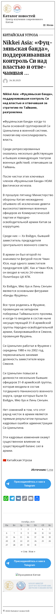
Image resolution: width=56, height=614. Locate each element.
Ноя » (32, 551)
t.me (50, 470)
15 (21, 537)
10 (35, 533)
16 (28, 537)
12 (50, 533)
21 (14, 541)
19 (50, 537)
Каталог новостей (19, 16)
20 (7, 541)
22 (21, 541)
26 (50, 541)
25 (43, 541)
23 (28, 541)
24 (35, 541)
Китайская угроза (20, 35)
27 (7, 545)
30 (28, 545)
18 (43, 537)
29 (21, 545)
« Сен (24, 551)
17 (35, 537)
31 (35, 545)
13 (7, 537)
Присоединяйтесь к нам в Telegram (29, 483)
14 (14, 537)
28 (14, 545)
